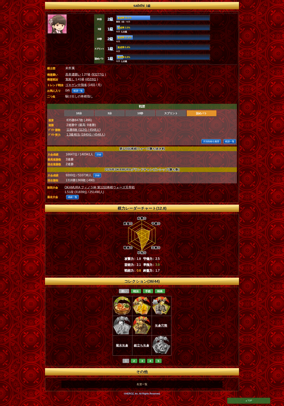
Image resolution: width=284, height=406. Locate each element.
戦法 (136, 291)
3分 (110, 113)
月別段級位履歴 (211, 141)
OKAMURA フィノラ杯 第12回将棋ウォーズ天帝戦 (100, 187)
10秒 (140, 113)
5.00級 (124, 32)
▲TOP (248, 400)
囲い (124, 291)
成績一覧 (72, 197)
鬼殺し (70, 79)
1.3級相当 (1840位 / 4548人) (85, 134)
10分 (79, 113)
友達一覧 (142, 384)
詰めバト (201, 113)
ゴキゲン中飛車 (76, 85)
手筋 (148, 291)
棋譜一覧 (78, 90)
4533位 (91, 79)
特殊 (160, 291)
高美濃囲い (73, 74)
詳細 (99, 154)
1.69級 (124, 61)
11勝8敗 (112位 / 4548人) (83, 129)
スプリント (171, 113)
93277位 (98, 74)
